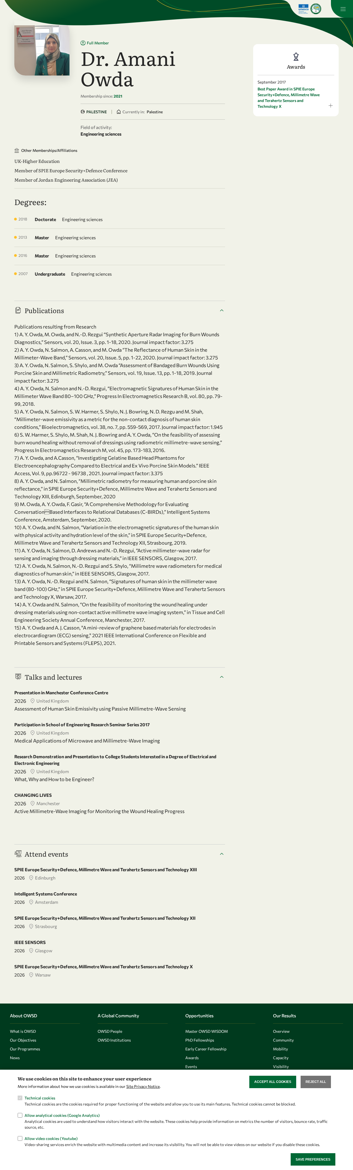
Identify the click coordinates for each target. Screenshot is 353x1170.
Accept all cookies (272, 1082)
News (15, 1057)
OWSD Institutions (114, 1040)
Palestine (96, 111)
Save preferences (313, 1159)
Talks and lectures (53, 677)
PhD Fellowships (199, 1040)
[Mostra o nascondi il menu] (342, 9)
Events (191, 1066)
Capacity (280, 1057)
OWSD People (110, 1031)
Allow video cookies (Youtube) (51, 1138)
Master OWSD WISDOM (206, 1031)
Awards (192, 1057)
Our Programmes (25, 1049)
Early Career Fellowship (205, 1049)
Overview (281, 1031)
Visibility (281, 1066)
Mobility (280, 1049)
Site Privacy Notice (143, 1086)
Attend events (46, 854)
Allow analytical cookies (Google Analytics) (62, 1115)
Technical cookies (40, 1098)
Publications (44, 310)
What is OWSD (23, 1031)
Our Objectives (23, 1040)
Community (283, 1040)
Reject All (316, 1082)
